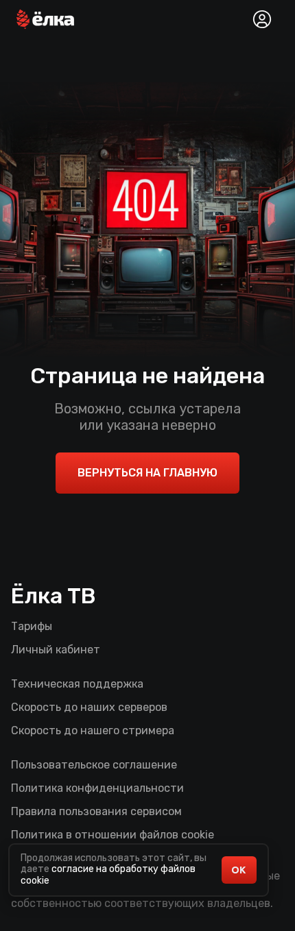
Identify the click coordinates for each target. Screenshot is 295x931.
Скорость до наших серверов (89, 707)
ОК (238, 869)
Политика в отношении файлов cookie (112, 834)
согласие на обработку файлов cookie (108, 874)
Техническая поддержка (77, 683)
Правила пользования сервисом (96, 811)
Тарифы (31, 626)
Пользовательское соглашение (94, 764)
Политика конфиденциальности (97, 788)
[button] (45, 19)
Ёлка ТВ (53, 596)
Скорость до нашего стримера (92, 730)
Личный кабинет (55, 649)
